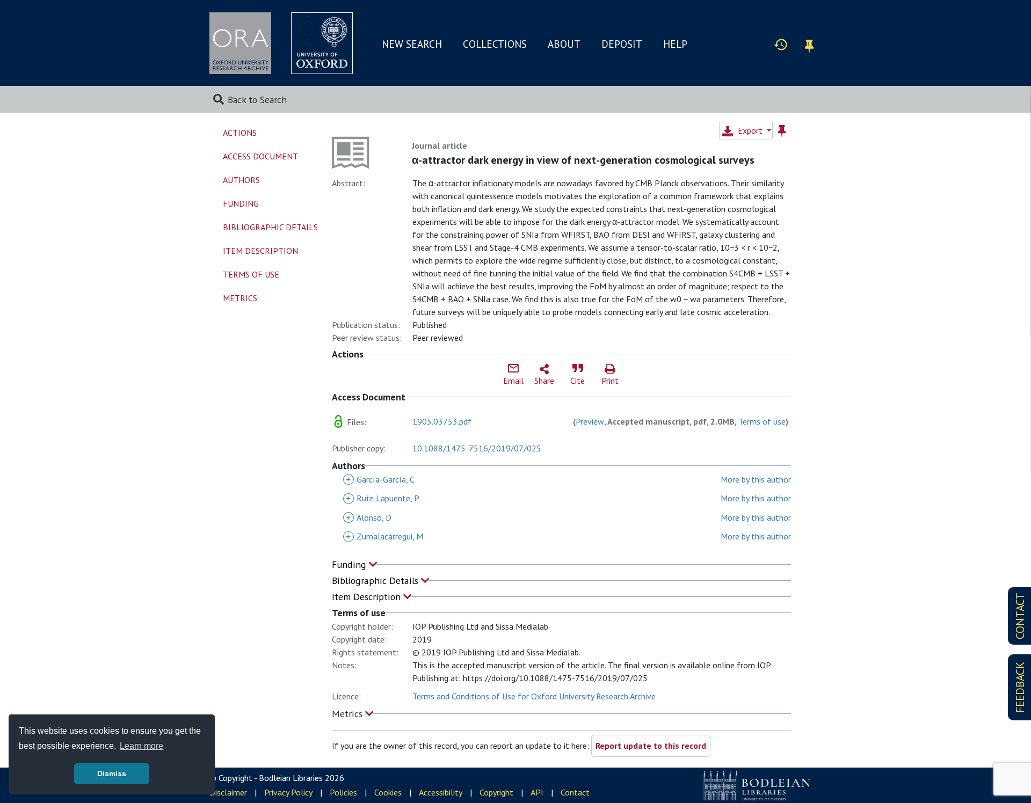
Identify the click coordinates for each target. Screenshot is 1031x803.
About (564, 44)
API (537, 792)
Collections (495, 44)
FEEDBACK (1020, 687)
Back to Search (257, 99)
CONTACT (1020, 616)
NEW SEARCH (412, 44)
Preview (590, 421)
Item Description (367, 596)
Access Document (260, 156)
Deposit (621, 44)
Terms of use (762, 421)
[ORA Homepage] (240, 43)
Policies (343, 792)
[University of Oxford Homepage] (322, 43)
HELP (675, 44)
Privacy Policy (288, 792)
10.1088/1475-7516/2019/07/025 (476, 448)
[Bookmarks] (809, 44)
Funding (350, 564)
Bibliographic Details (376, 580)
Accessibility (440, 792)
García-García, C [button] (380, 479)
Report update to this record (651, 745)
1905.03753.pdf (441, 421)
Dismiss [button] (111, 773)
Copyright (496, 792)
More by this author (756, 479)
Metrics (348, 713)
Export (750, 130)
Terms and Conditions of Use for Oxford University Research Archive (534, 696)
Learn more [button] (141, 745)
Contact (575, 792)
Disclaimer (228, 792)
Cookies (388, 792)
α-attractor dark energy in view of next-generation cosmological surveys (583, 160)
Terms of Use (251, 274)
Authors (241, 179)
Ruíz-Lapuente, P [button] (382, 498)
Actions (240, 132)
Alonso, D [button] (368, 517)
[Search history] (780, 44)
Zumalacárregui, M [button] (384, 536)
